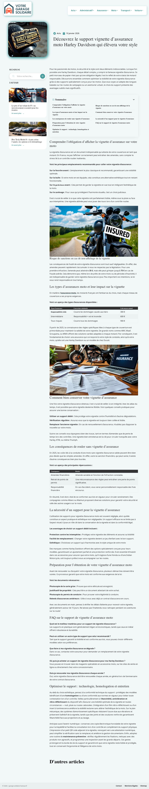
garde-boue (59, 185)
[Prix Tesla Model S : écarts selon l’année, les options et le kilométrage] (28, 129)
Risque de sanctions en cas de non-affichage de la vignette (113, 106)
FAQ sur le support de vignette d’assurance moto (113, 123)
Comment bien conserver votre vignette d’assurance (114, 112)
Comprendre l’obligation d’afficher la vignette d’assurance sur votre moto (68, 106)
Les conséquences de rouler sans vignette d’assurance (71, 118)
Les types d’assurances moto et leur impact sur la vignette (69, 113)
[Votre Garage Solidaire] (18, 8)
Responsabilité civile (58, 312)
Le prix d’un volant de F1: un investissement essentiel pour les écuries (25, 107)
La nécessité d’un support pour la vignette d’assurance (115, 118)
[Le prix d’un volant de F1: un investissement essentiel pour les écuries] (28, 95)
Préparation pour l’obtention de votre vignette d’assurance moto (68, 124)
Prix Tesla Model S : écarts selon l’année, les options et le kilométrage (27, 140)
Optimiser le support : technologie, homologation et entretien (70, 130)
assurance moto (68, 293)
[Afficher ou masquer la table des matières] (100, 99)
